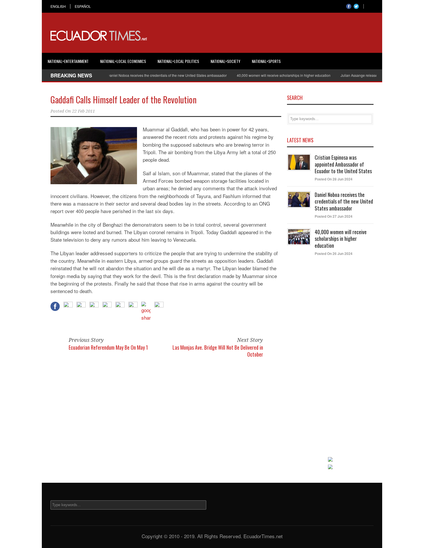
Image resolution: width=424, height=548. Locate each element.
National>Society (225, 61)
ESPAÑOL (83, 6)
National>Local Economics (123, 61)
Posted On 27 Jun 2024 (333, 216)
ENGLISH (58, 6)
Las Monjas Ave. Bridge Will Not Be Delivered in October (217, 351)
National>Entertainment (68, 61)
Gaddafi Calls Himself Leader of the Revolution (123, 99)
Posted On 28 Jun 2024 (333, 179)
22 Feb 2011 (83, 111)
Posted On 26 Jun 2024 (333, 253)
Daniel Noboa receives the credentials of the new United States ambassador (158, 75)
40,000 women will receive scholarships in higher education (275, 75)
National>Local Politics (178, 61)
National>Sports (266, 61)
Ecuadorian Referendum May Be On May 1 (108, 347)
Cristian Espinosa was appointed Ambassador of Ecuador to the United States (343, 164)
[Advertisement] (269, 36)
